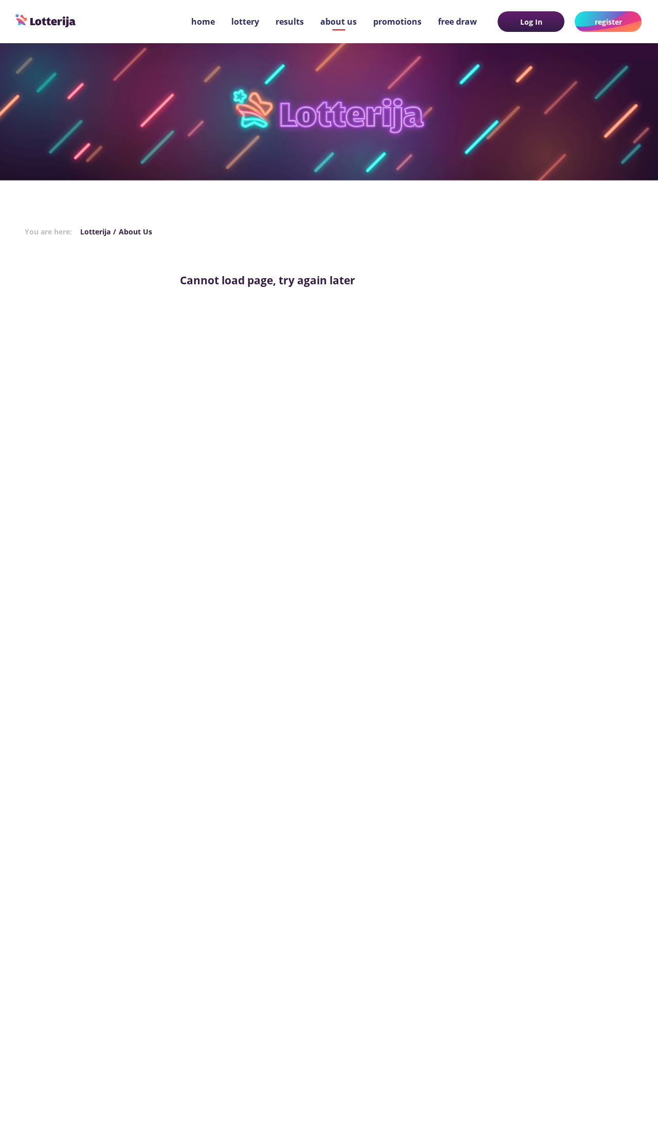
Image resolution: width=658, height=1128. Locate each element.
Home (203, 21)
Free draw (457, 21)
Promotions (397, 21)
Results (290, 21)
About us (338, 21)
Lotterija (95, 231)
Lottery (245, 21)
